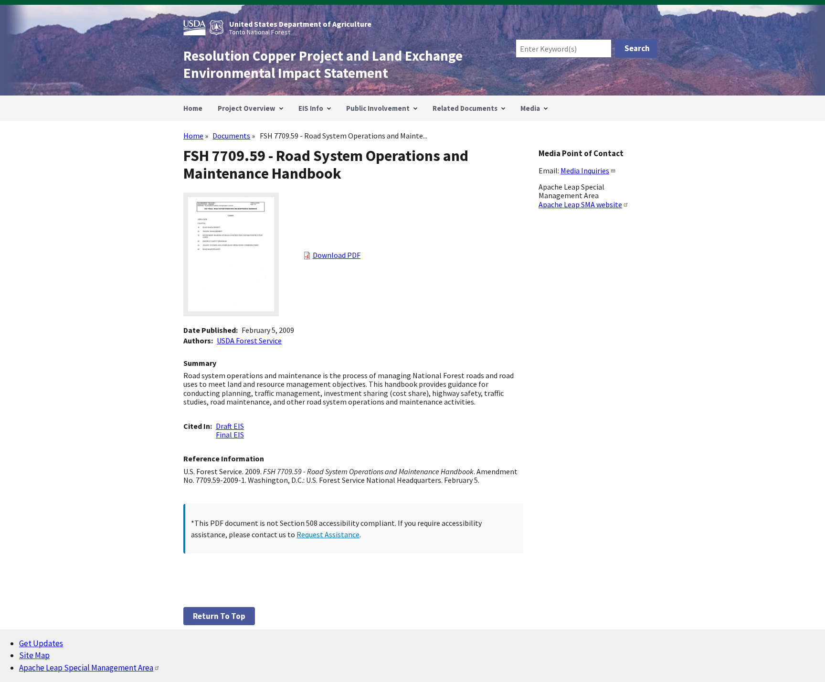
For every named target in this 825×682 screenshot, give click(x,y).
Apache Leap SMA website (580, 204)
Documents (231, 135)
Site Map (34, 655)
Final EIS (230, 434)
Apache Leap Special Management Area (86, 667)
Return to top (219, 616)
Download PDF (336, 255)
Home (193, 135)
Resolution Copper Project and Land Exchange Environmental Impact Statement (323, 64)
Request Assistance (328, 534)
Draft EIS (230, 426)
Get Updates (41, 643)
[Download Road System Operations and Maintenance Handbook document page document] (231, 313)
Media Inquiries (585, 170)
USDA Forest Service (249, 340)
